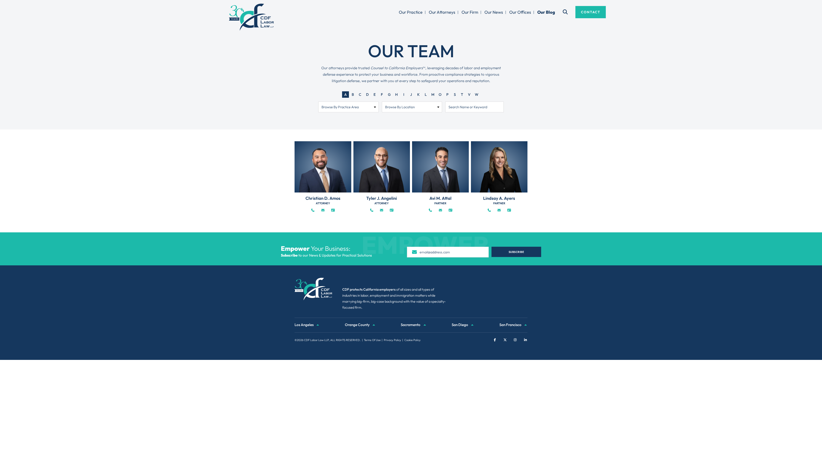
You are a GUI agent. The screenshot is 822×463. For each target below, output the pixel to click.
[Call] (313, 210)
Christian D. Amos (322, 198)
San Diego (460, 324)
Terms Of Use (372, 340)
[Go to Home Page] (251, 17)
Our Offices (520, 12)
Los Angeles (304, 324)
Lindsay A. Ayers (499, 198)
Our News (493, 12)
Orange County (357, 324)
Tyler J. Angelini (381, 198)
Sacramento (411, 324)
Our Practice (411, 12)
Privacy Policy (392, 340)
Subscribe (516, 252)
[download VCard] (333, 210)
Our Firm (470, 12)
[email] (323, 210)
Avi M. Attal (440, 198)
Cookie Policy (412, 340)
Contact (590, 12)
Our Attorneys (442, 12)
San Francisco (510, 324)
